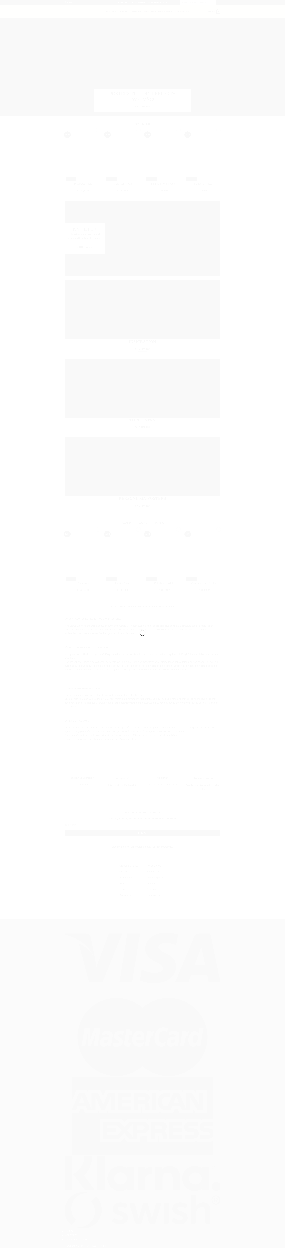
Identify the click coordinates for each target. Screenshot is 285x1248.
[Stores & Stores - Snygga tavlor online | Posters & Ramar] (142, 618)
